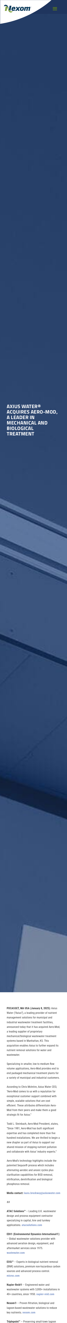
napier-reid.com (45, 1294)
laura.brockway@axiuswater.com (42, 1193)
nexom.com (29, 1312)
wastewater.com (16, 1252)
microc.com (13, 1275)
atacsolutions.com (32, 1225)
